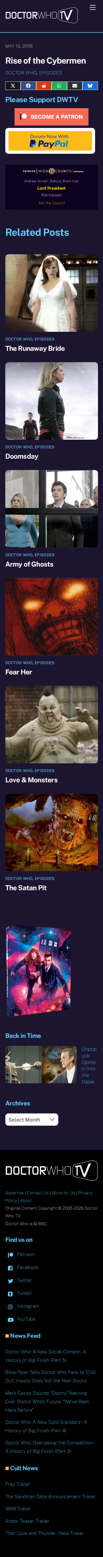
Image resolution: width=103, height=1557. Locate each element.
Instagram (27, 1306)
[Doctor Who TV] (41, 21)
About (26, 1200)
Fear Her (18, 672)
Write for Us (63, 1192)
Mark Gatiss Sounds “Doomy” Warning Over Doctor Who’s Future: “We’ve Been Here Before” (47, 1401)
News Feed (25, 1335)
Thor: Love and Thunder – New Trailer (44, 1533)
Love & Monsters (31, 780)
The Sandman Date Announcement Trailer (50, 1496)
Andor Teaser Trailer (27, 1521)
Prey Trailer (17, 1484)
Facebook (27, 1267)
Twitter (24, 1280)
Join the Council (51, 203)
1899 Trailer (18, 1508)
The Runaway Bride (35, 348)
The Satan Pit (26, 888)
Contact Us (38, 1192)
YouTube (25, 1319)
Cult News (24, 1468)
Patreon (25, 1254)
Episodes (50, 72)
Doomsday (22, 456)
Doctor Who (21, 72)
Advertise (14, 1192)
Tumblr (24, 1293)
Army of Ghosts (29, 564)
